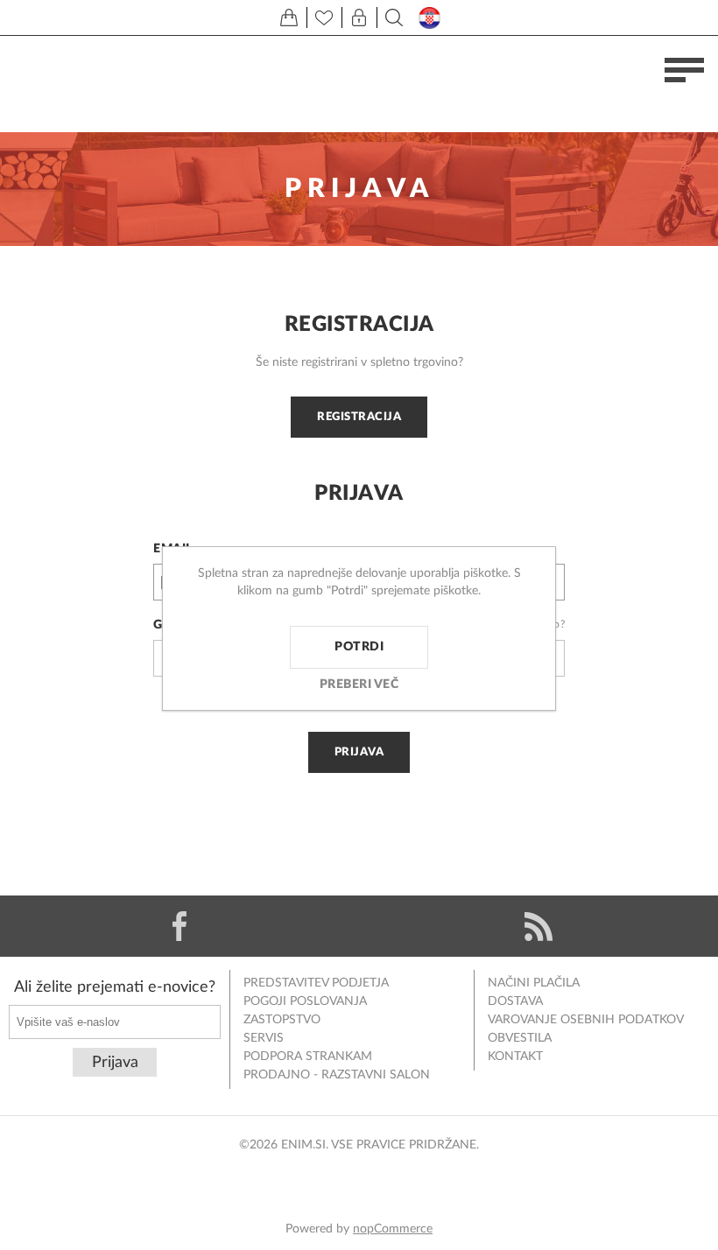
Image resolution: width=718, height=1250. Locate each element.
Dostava (515, 1001)
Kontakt (515, 1056)
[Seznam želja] (323, 17)
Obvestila (520, 1038)
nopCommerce (393, 1229)
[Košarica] (288, 17)
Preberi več (359, 684)
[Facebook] (179, 926)
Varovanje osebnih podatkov (586, 1020)
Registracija (359, 417)
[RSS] (538, 926)
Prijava (359, 752)
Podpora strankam (307, 1056)
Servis (263, 1038)
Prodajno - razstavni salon (336, 1075)
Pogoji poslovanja (305, 1001)
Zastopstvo (281, 1020)
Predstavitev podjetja (316, 983)
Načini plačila (534, 983)
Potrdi (359, 647)
